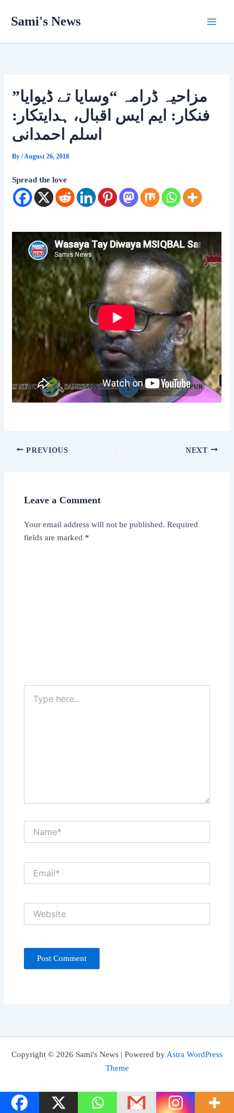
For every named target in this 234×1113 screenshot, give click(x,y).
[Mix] (149, 197)
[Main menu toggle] (211, 21)
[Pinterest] (107, 197)
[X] (43, 197)
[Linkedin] (86, 197)
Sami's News (46, 21)
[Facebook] (22, 197)
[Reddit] (65, 197)
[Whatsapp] (171, 197)
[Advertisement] (117, 618)
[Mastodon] (128, 197)
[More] (192, 197)
